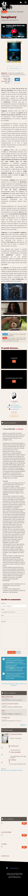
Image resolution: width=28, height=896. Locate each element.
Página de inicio (12, 11)
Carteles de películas (11, 874)
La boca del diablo (15, 752)
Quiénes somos (10, 873)
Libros (21, 874)
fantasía (14, 407)
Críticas (14, 412)
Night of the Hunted (7, 697)
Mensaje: (3, 621)
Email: (2, 609)
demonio (9, 407)
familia (19, 407)
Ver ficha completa (14, 68)
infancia (17, 405)
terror (12, 405)
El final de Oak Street (16, 734)
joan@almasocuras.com (16, 876)
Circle (3, 710)
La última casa (6, 717)
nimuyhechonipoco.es (17, 877)
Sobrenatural (20, 11)
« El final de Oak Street (7, 684)
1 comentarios (15, 409)
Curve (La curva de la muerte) (10, 704)
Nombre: (3, 603)
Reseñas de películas (18, 873)
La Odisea (13, 760)
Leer (14, 361)
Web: (2, 615)
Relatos (17, 874)
